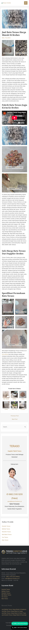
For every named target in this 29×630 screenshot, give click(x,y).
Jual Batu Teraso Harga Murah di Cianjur (12, 611)
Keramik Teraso (6, 526)
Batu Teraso (5, 540)
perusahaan (5, 354)
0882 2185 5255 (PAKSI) (13, 576)
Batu (3, 38)
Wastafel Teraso (6, 531)
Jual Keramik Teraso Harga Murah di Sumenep (14, 615)
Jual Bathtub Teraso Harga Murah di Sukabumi (14, 609)
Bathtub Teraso (6, 529)
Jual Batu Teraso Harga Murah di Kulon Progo (14, 613)
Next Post (14, 419)
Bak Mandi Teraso (7, 534)
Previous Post (15, 416)
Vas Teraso (5, 537)
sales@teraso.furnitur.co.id (14, 501)
